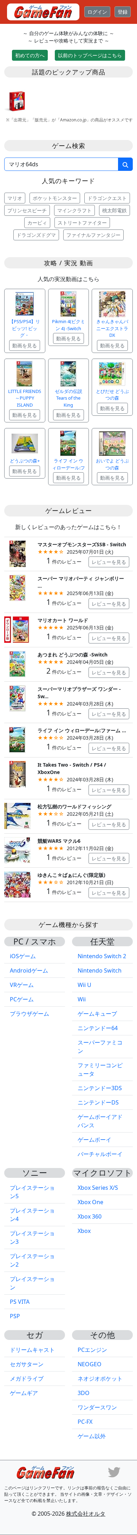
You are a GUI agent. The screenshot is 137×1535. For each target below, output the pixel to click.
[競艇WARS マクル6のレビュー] (17, 849)
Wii (82, 999)
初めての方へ (30, 55)
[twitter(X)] (114, 1471)
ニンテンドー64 (98, 1028)
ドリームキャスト (32, 1350)
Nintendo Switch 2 (102, 956)
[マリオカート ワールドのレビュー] (17, 629)
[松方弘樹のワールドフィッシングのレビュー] (17, 815)
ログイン (97, 11)
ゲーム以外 (92, 1436)
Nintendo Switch (100, 970)
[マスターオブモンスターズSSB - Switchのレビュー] (17, 553)
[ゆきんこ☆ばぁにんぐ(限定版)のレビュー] (17, 884)
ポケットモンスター (55, 198)
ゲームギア (24, 1393)
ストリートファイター (82, 222)
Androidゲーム (29, 970)
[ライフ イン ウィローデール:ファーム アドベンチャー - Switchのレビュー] (17, 739)
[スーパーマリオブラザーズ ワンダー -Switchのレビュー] (17, 697)
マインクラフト (74, 210)
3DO (84, 1393)
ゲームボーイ (94, 1139)
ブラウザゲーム (29, 1013)
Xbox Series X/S (98, 1188)
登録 (123, 11)
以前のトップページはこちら (90, 55)
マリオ (14, 198)
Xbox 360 (90, 1216)
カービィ (37, 222)
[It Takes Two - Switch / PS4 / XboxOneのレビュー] (17, 773)
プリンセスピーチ (27, 210)
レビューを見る (109, 562)
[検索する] (125, 164)
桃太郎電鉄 (114, 210)
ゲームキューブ (97, 1013)
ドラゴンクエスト (107, 198)
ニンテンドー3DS (100, 1088)
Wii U (84, 985)
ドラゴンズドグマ (36, 235)
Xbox (84, 1231)
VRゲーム (22, 985)
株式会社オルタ (85, 1513)
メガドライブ (27, 1378)
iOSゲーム (23, 956)
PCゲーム (22, 999)
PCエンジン (92, 1350)
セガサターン (27, 1364)
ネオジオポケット (100, 1378)
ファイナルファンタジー (93, 235)
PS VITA (20, 1302)
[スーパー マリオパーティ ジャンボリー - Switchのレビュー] (17, 587)
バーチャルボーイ (100, 1154)
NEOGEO (90, 1364)
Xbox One (90, 1202)
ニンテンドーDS (98, 1102)
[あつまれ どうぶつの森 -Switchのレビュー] (17, 663)
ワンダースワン (97, 1407)
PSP (15, 1316)
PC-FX (85, 1422)
